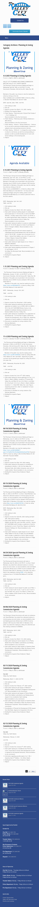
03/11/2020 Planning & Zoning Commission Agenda (15, 666)
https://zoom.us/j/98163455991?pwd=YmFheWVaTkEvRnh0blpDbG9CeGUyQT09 (16, 451)
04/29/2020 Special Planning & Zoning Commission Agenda (18, 553)
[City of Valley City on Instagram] (9, 26)
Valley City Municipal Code (10, 899)
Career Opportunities (8, 897)
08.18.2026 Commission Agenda (15, 813)
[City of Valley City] (19, 9)
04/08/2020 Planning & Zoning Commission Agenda (15, 608)
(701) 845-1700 (12, 832)
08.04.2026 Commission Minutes (15, 799)
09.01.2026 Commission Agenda (15, 783)
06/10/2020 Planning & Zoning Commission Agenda (15, 429)
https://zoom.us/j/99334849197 (12, 285)
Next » (33, 771)
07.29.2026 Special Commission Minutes (17, 806)
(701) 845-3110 (17, 846)
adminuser (22, 78)
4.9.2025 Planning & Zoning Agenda (17, 75)
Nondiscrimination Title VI (14, 790)
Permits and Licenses (8, 901)
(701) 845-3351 (16, 851)
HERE (21, 572)
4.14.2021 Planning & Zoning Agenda (17, 169)
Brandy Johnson (24, 172)
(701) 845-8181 (12, 857)
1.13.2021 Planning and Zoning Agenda (18, 266)
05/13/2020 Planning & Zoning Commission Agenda (15, 484)
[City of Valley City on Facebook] (5, 26)
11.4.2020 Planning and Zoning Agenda (18, 336)
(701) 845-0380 (14, 834)
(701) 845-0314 (16, 839)
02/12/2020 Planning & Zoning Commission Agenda (15, 724)
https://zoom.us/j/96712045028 (12, 354)
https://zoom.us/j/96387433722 (15, 503)
